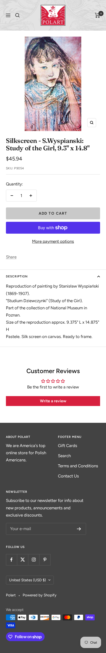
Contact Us (68, 475)
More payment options (53, 241)
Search (64, 455)
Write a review (53, 401)
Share (11, 256)
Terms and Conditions (78, 465)
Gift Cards (67, 445)
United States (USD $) (27, 580)
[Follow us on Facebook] (11, 559)
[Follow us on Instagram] (33, 559)
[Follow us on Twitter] (22, 559)
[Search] (17, 15)
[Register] (79, 529)
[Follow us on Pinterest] (44, 559)
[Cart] (97, 15)
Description (17, 276)
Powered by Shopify (39, 595)
